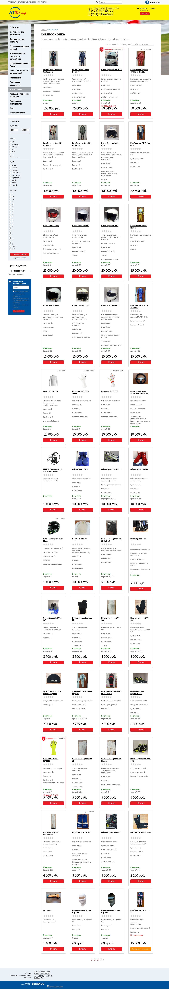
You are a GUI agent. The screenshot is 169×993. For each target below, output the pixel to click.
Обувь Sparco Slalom (139, 469)
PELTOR (96, 39)
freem (126, 39)
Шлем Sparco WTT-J (80, 226)
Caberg (73, 39)
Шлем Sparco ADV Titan (111, 70)
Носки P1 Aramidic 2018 (140, 832)
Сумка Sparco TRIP (138, 539)
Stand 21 (118, 39)
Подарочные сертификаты (16, 102)
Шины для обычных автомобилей (19, 72)
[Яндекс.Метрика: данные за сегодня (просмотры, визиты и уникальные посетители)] (55, 986)
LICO (80, 39)
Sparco (111, 39)
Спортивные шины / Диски (19, 64)
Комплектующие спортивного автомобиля (17, 56)
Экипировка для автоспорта (17, 33)
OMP (86, 39)
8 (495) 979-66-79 (100, 11)
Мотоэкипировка (17, 113)
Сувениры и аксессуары (15, 83)
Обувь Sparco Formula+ (111, 469)
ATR (56, 39)
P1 (90, 39)
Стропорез (47, 910)
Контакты (42, 2)
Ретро (12, 108)
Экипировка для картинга (17, 40)
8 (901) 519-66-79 (100, 14)
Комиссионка (16, 90)
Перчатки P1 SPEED (109, 391)
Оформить (144, 14)
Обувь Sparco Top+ (80, 469)
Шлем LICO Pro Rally (81, 305)
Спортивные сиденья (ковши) (19, 47)
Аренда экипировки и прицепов (19, 95)
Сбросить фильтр (20, 258)
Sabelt (103, 39)
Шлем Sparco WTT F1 (110, 305)
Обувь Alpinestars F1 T (111, 832)
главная (12, 2)
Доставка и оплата (26, 2)
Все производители (16, 274)
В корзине (147, 8)
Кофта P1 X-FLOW (50, 391)
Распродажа (15, 78)
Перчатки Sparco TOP (81, 832)
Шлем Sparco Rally (51, 226)
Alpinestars (63, 39)
